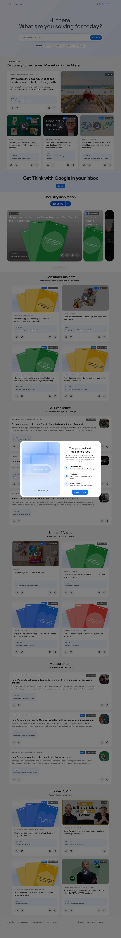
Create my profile (80, 492)
